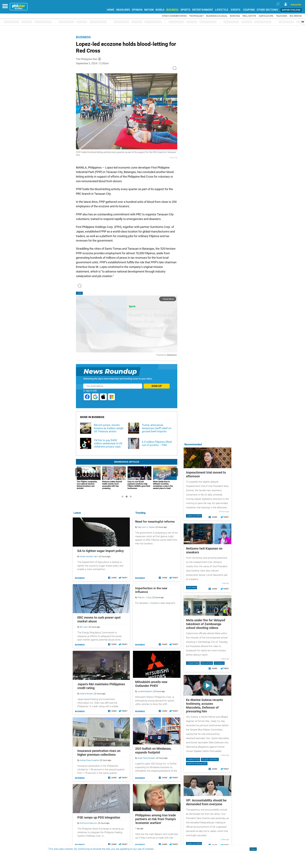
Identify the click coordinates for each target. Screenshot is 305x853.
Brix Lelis (83, 627)
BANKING (235, 16)
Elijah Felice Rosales (146, 758)
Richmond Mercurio (88, 823)
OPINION (137, 9)
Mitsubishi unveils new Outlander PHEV (151, 684)
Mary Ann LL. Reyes (146, 527)
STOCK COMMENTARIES (174, 16)
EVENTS (236, 9)
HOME (110, 9)
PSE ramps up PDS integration (98, 817)
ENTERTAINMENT (202, 9)
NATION (149, 9)
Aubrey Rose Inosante (89, 760)
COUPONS (249, 9)
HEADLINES (123, 9)
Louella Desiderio (145, 691)
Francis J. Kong (144, 597)
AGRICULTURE (266, 16)
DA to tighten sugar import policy (100, 551)
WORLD (160, 9)
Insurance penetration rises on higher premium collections (98, 753)
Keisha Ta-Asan (86, 694)
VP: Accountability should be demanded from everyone (206, 802)
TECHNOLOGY (196, 16)
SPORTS (185, 9)
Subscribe (296, 4)
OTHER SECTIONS (267, 9)
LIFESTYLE (221, 9)
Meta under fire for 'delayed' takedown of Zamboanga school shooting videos (205, 624)
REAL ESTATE (249, 16)
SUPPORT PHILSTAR (291, 10)
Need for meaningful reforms (155, 521)
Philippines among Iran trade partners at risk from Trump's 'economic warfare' (155, 819)
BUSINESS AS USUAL (216, 16)
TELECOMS (281, 16)
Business (83, 37)
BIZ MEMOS (296, 16)
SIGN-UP (157, 386)
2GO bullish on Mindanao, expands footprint (153, 750)
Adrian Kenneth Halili (89, 556)
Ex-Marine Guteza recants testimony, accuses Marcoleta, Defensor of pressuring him (204, 705)
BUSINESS (172, 9)
